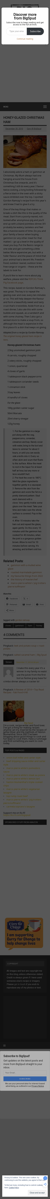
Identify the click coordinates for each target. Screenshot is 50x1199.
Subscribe (35, 31)
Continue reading (25, 38)
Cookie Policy (14, 1188)
